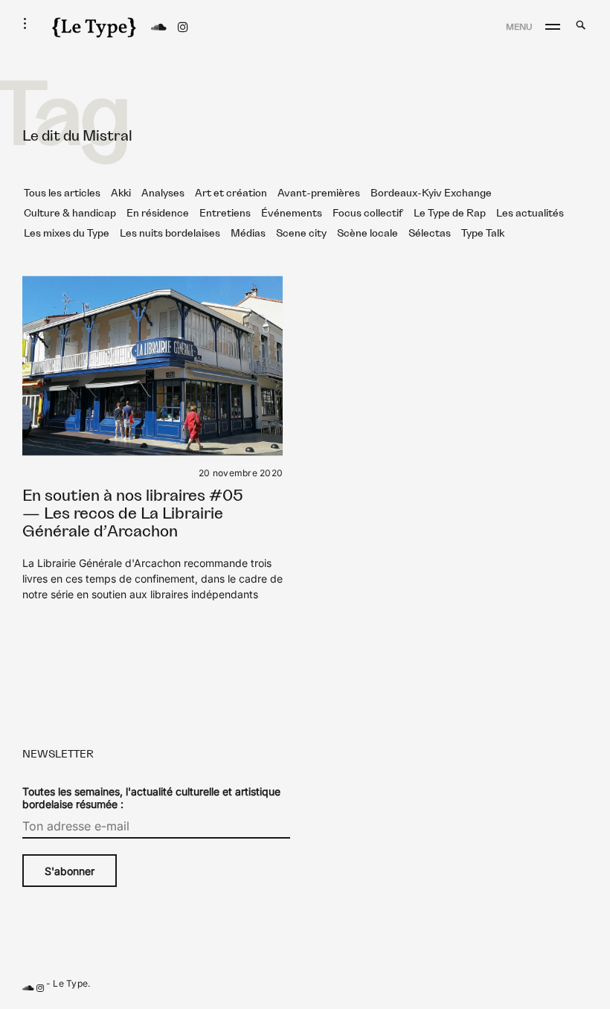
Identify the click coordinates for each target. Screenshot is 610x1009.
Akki (121, 193)
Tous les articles (62, 193)
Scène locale (367, 233)
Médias (248, 233)
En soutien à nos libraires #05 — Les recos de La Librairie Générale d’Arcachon (132, 514)
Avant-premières (318, 193)
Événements (291, 213)
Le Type (70, 983)
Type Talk (482, 233)
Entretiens (225, 213)
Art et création (231, 193)
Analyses (162, 193)
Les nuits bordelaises (170, 233)
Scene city (301, 233)
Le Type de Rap (450, 213)
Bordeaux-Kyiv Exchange (431, 193)
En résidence (157, 213)
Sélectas (429, 233)
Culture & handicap (70, 213)
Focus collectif (368, 213)
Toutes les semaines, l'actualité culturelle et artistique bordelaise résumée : (151, 797)
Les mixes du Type (66, 233)
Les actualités (530, 213)
